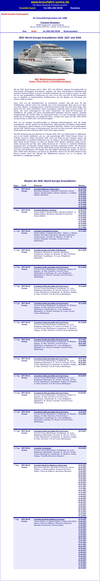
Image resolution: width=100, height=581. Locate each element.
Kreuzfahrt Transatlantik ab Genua (46, 231)
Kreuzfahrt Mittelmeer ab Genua (45, 210)
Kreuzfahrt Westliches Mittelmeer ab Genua (49, 519)
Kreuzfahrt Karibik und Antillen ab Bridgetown (50, 250)
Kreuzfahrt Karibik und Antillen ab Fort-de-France (51, 267)
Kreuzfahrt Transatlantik (42, 448)
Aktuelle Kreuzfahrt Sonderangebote (14, 14)
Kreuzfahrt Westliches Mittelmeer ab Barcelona (50, 465)
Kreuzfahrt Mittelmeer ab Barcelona (46, 189)
